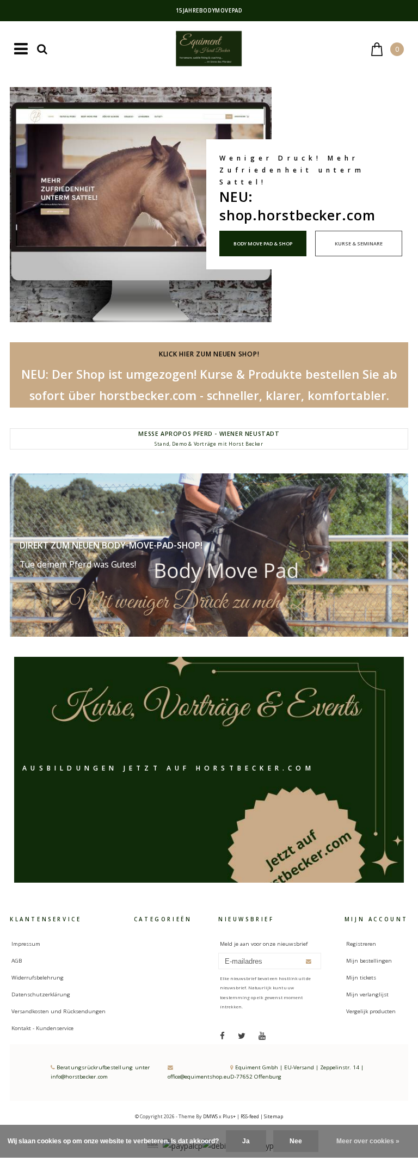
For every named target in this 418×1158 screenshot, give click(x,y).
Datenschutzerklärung (40, 994)
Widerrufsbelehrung (37, 977)
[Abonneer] (308, 961)
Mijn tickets (361, 977)
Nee (296, 1141)
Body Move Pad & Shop (262, 243)
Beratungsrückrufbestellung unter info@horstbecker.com (100, 1072)
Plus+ (229, 1116)
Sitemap (273, 1116)
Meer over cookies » (367, 1141)
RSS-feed (250, 1116)
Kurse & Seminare (359, 243)
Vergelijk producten (371, 1011)
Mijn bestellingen (369, 960)
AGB (16, 960)
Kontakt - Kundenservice (42, 1028)
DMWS (210, 1116)
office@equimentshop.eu (199, 1076)
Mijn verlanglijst (367, 994)
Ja (246, 1141)
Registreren (361, 943)
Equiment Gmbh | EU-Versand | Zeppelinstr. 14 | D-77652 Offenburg (297, 1072)
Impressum (25, 943)
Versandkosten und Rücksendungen (58, 1011)
